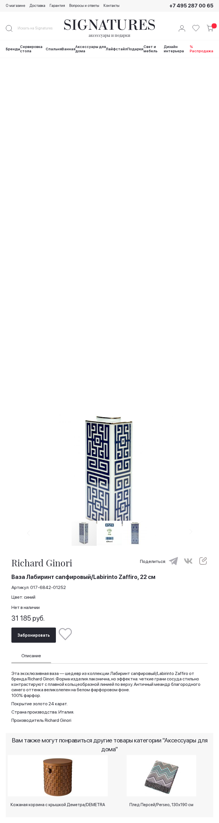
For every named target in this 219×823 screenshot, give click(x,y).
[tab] (31, 656)
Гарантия (57, 5)
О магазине (15, 5)
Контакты (111, 5)
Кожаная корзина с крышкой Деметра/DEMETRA (58, 804)
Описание (31, 655)
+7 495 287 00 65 (191, 6)
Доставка (37, 5)
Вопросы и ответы (84, 5)
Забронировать (33, 635)
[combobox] (40, 28)
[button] (109, 533)
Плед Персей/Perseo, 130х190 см (161, 804)
